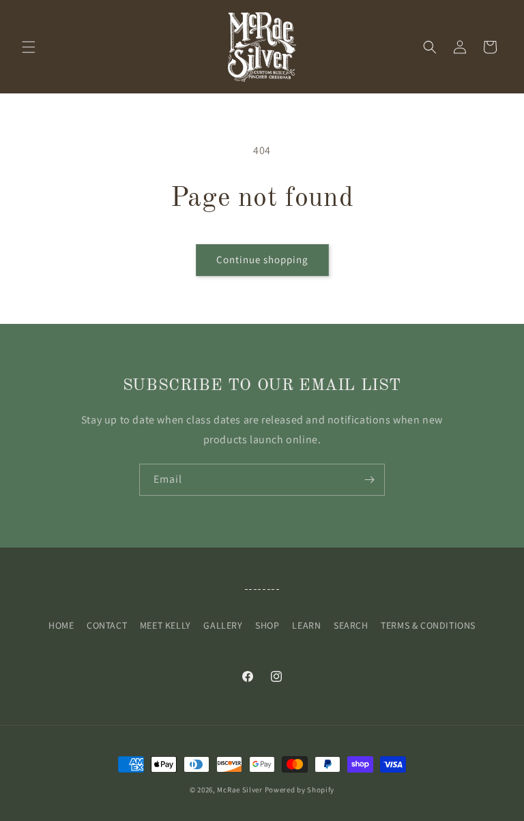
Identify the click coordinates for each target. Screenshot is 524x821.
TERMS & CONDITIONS (428, 625)
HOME (61, 625)
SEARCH (351, 625)
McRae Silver (239, 789)
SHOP (267, 625)
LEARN (306, 625)
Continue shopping (262, 259)
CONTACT (107, 625)
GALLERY (222, 625)
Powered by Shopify (300, 789)
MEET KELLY (165, 625)
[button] (29, 47)
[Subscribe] (369, 480)
